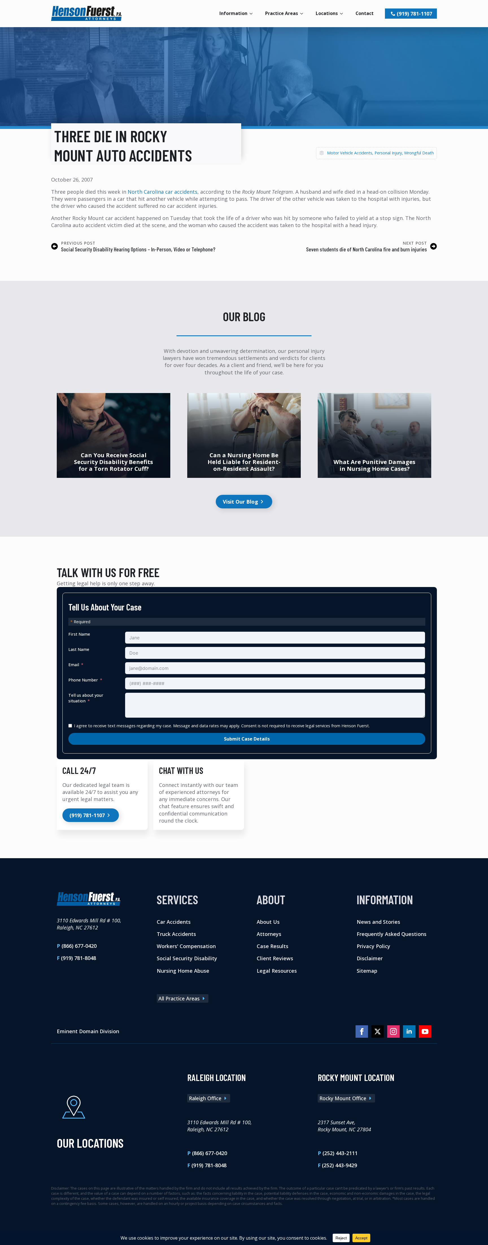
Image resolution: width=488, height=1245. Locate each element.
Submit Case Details (247, 739)
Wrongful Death (419, 153)
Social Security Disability (187, 958)
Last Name (78, 649)
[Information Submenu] (252, 13)
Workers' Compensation (186, 946)
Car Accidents (174, 921)
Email (73, 664)
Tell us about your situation (85, 698)
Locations (327, 13)
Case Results (272, 946)
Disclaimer (370, 958)
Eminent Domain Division (88, 1031)
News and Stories (378, 921)
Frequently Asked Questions (391, 934)
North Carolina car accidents (162, 191)
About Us (268, 921)
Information (233, 13)
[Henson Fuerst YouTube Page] (425, 1031)
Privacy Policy (373, 946)
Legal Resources (277, 970)
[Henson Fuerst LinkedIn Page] (409, 1031)
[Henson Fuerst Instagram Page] (393, 1031)
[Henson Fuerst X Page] (377, 1031)
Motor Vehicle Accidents (349, 153)
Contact (365, 13)
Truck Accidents (176, 934)
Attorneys (269, 934)
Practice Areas (281, 13)
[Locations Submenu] (343, 13)
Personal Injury (388, 153)
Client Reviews (275, 958)
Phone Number (83, 680)
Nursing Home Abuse (183, 970)
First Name (79, 634)
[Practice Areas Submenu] (303, 13)
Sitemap (367, 970)
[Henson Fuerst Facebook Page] (362, 1031)
